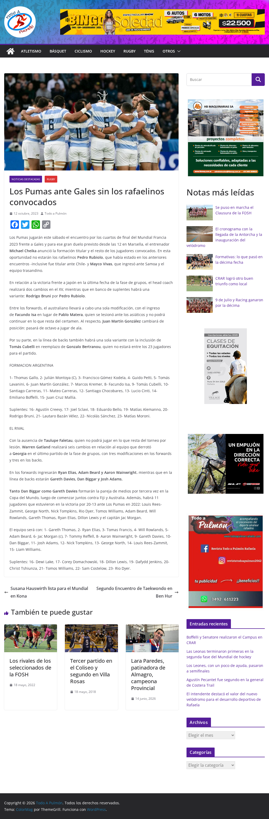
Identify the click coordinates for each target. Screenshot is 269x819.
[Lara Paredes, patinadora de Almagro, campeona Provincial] (152, 628)
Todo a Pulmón (55, 213)
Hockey (107, 51)
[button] (178, 51)
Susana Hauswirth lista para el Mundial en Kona (49, 592)
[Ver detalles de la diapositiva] (162, 22)
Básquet (58, 51)
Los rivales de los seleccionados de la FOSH (30, 667)
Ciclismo (83, 51)
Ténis (149, 51)
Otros (169, 51)
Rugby (129, 51)
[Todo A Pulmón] (10, 51)
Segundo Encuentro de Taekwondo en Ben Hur (134, 592)
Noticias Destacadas (26, 179)
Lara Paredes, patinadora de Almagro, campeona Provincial (148, 674)
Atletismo (31, 51)
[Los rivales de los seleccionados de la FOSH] (30, 628)
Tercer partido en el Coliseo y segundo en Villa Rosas (91, 671)
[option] (225, 138)
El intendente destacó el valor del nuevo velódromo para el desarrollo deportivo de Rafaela (224, 699)
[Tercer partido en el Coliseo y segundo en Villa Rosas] (91, 628)
